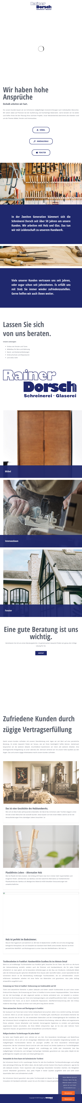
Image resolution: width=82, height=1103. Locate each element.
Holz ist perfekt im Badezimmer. (21, 939)
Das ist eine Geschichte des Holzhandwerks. (27, 808)
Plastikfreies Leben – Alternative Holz (24, 872)
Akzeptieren (68, 1093)
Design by (42, 1098)
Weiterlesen (68, 1099)
